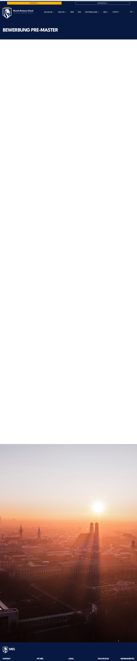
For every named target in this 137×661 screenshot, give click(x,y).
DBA (79, 12)
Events (116, 12)
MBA (72, 12)
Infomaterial (101, 3)
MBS (105, 12)
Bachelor (48, 12)
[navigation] (132, 12)
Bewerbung (34, 3)
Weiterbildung (91, 12)
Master (61, 12)
